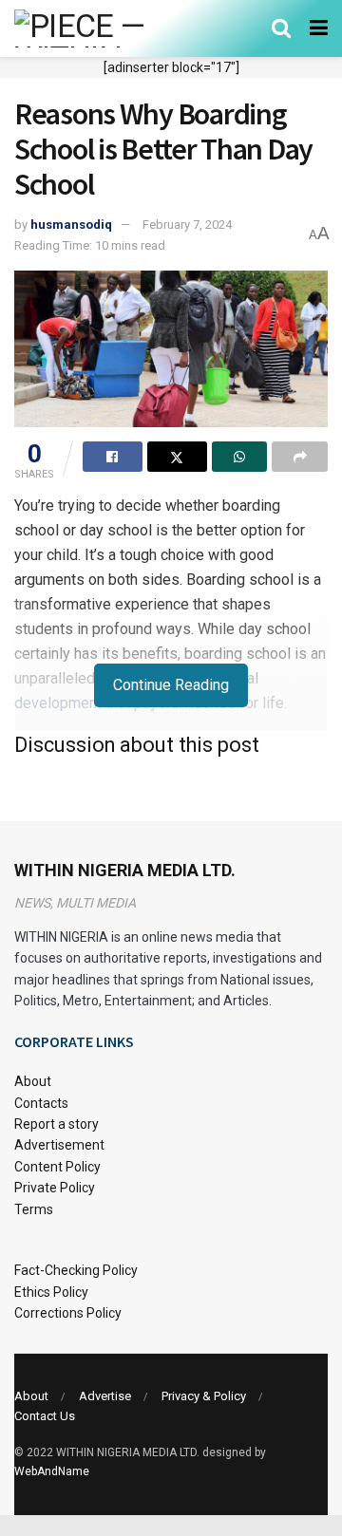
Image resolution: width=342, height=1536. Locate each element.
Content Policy (57, 1166)
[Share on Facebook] (112, 456)
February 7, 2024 (187, 224)
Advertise (105, 1396)
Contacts (41, 1103)
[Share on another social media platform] (300, 456)
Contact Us (44, 1416)
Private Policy (54, 1187)
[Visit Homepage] (107, 28)
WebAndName (51, 1471)
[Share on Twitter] (177, 456)
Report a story (56, 1124)
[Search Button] (281, 28)
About (32, 1081)
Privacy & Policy (204, 1396)
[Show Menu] (319, 28)
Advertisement (59, 1144)
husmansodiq (71, 224)
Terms (33, 1209)
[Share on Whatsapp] (240, 456)
